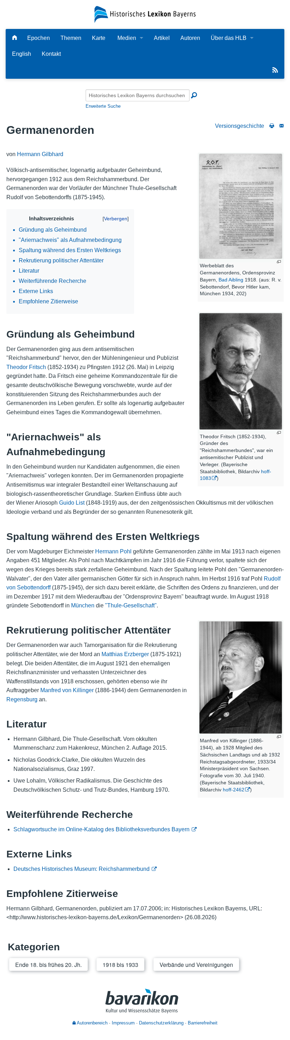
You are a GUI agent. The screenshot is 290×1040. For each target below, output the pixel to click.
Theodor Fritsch (26, 367)
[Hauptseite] (14, 38)
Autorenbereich (92, 1023)
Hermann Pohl (113, 551)
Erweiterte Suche (103, 106)
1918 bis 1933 (120, 965)
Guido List (72, 503)
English (21, 54)
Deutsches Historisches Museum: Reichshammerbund (81, 869)
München (82, 605)
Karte (98, 38)
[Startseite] (145, 14)
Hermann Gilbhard (40, 154)
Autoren (190, 38)
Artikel (162, 38)
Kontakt (51, 54)
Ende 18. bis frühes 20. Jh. (48, 965)
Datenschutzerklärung (161, 1023)
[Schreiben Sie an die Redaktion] (281, 126)
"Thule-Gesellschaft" (131, 605)
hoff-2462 (233, 789)
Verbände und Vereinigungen (196, 965)
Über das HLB (228, 38)
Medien (126, 38)
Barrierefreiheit (203, 1023)
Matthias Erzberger (125, 654)
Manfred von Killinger (67, 690)
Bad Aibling (231, 280)
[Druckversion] (271, 126)
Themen (70, 38)
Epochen (38, 38)
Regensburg (21, 699)
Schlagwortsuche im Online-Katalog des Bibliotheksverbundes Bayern (101, 829)
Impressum (123, 1023)
